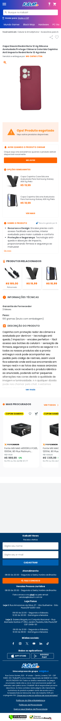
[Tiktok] (48, 643)
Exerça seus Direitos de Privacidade (30, 709)
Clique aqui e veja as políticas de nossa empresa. (37, 695)
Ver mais (30, 213)
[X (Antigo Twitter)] (27, 643)
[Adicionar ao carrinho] (36, 414)
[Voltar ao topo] (30, 665)
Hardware (43, 24)
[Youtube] (34, 643)
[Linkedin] (41, 643)
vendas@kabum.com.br (30, 597)
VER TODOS (50, 405)
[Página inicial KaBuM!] (30, 4)
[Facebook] (13, 643)
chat (32, 594)
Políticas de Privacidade (30, 705)
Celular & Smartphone (29, 32)
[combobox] (30, 12)
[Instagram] (20, 643)
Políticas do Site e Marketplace (30, 700)
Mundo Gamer (12, 24)
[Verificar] (18, 717)
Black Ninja (29, 24)
